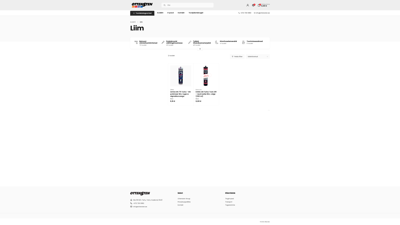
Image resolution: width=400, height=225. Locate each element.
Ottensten (267, 222)
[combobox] (187, 5)
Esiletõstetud (253, 57)
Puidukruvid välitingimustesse (174, 42)
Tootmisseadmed (255, 41)
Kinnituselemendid (228, 41)
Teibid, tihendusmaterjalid (202, 42)
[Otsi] (164, 5)
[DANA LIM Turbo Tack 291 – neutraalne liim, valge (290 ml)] (206, 82)
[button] (264, 5)
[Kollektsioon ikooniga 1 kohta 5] (200, 49)
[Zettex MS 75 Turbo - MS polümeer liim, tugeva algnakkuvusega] (181, 82)
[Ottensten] (140, 195)
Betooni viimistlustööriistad (148, 42)
